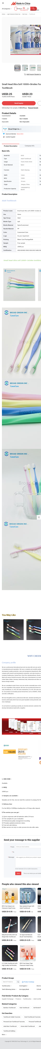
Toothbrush (32, 14)
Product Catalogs (28, 982)
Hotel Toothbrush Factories (32, 1017)
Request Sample (33, 108)
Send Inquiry (18, 103)
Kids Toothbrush (24, 1008)
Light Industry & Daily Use (13, 14)
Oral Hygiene (23, 986)
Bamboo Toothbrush (9, 1008)
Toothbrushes (6, 986)
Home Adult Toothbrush (28, 1026)
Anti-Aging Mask (24, 989)
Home (3, 14)
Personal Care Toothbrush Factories (14, 1022)
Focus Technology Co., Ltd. (24, 1041)
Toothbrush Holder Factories (11, 1017)
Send (18, 873)
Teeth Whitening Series (8, 989)
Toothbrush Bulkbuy (9, 1031)
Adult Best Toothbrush (10, 1026)
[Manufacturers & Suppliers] (20, 3)
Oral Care (24, 14)
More (3, 1034)
